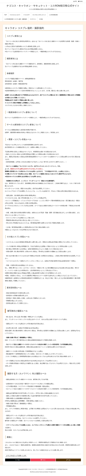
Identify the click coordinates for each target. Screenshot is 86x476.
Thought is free (52, 471)
